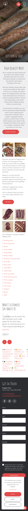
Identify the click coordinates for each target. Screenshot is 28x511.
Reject (13, 499)
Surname (5, 425)
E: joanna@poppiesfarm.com (11, 396)
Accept (13, 494)
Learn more (12, 489)
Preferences (13, 504)
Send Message (14, 475)
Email (4, 416)
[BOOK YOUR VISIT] (18, 4)
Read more (5, 329)
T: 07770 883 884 (8, 394)
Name (4, 407)
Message (4, 442)
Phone (4, 433)
